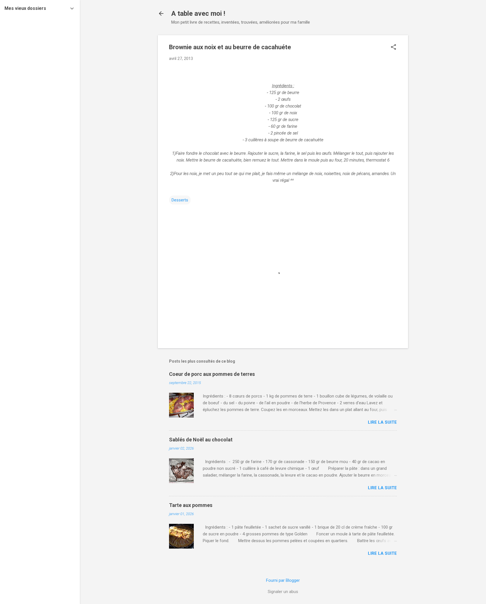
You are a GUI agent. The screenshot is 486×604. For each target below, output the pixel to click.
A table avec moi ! (198, 13)
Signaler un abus (283, 591)
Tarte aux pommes (190, 505)
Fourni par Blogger (283, 580)
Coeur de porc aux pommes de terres (212, 374)
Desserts (180, 200)
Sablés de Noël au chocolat (201, 440)
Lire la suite (382, 422)
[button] (393, 47)
